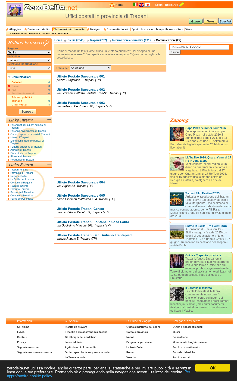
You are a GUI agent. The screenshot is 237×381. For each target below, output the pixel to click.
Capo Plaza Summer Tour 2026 (205, 128)
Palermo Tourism (19, 189)
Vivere (189, 29)
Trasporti (63, 33)
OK (212, 368)
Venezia (131, 357)
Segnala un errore (28, 347)
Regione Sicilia (18, 176)
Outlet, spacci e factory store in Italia (87, 352)
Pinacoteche (180, 337)
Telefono (17, 100)
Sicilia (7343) (76, 40)
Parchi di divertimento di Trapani (28, 131)
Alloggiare (15, 29)
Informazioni (49, 33)
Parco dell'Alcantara (21, 198)
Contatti (22, 337)
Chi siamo (23, 326)
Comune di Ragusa (21, 182)
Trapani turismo (19, 169)
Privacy (21, 342)
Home (119, 4)
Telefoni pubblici (22, 97)
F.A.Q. (21, 332)
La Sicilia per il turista (22, 179)
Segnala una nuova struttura (34, 352)
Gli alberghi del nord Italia (80, 337)
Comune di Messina (21, 195)
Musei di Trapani (19, 137)
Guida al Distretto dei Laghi (143, 326)
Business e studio (39, 29)
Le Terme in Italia (75, 357)
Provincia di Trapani (21, 172)
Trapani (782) (98, 40)
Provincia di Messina (22, 192)
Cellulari (17, 82)
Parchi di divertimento (186, 347)
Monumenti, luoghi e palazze (190, 342)
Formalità (34, 33)
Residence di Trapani (22, 159)
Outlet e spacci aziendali (188, 326)
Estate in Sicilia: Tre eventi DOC (206, 226)
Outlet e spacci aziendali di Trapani (30, 134)
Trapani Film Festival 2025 (202, 193)
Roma (130, 352)
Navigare (95, 29)
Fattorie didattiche (184, 352)
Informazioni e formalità (69, 29)
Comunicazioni (18, 33)
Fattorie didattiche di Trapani (26, 146)
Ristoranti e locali (117, 29)
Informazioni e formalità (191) (131, 40)
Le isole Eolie (134, 347)
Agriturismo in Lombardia (80, 347)
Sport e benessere (142, 29)
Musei (176, 332)
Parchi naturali (181, 357)
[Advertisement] (110, 144)
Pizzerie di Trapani (20, 156)
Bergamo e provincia (139, 342)
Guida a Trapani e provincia (203, 255)
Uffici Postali (19, 104)
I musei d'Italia (73, 342)
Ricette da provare (76, 326)
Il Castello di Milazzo (198, 288)
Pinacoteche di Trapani (23, 153)
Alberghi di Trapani (20, 150)
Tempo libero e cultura (169, 29)
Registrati (171, 4)
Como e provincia (137, 332)
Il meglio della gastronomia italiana (86, 332)
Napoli (130, 337)
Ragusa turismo (19, 185)
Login (158, 4)
